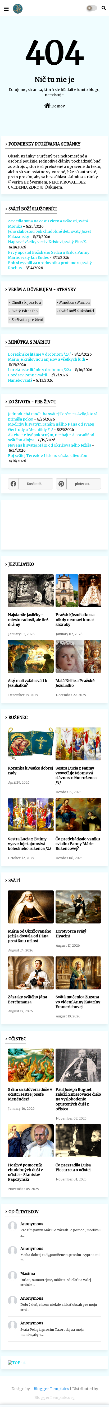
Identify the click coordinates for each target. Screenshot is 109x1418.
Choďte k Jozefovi (26, 302)
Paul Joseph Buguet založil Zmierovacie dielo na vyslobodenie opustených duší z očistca (78, 1099)
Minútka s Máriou (74, 302)
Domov (58, 106)
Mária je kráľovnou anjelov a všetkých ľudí (46, 359)
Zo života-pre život (27, 320)
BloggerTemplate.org (54, 1397)
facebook (34, 484)
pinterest (82, 484)
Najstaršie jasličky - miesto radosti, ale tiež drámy (28, 619)
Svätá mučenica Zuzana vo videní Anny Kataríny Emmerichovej (78, 1002)
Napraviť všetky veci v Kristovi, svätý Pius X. (47, 241)
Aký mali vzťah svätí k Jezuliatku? (27, 683)
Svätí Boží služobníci (76, 311)
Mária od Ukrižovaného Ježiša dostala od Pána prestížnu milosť (29, 936)
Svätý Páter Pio (24, 311)
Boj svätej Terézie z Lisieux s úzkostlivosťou (47, 455)
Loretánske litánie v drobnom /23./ (39, 354)
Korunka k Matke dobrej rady (30, 770)
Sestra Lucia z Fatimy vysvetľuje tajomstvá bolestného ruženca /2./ (29, 844)
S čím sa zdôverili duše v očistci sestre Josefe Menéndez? (30, 1094)
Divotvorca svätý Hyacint (71, 933)
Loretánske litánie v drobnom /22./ (39, 369)
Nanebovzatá (20, 380)
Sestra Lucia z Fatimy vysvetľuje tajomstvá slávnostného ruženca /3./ (76, 775)
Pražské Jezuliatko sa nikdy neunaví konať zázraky (75, 619)
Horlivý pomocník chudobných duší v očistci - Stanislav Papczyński (25, 1172)
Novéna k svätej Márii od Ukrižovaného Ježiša (49, 445)
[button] (103, 8)
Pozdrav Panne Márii (27, 375)
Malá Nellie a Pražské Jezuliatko (75, 683)
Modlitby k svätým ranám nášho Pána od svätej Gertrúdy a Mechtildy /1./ (51, 427)
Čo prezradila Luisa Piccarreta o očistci (73, 1167)
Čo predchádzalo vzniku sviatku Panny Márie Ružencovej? (78, 844)
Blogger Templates (51, 1388)
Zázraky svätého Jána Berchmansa (27, 999)
